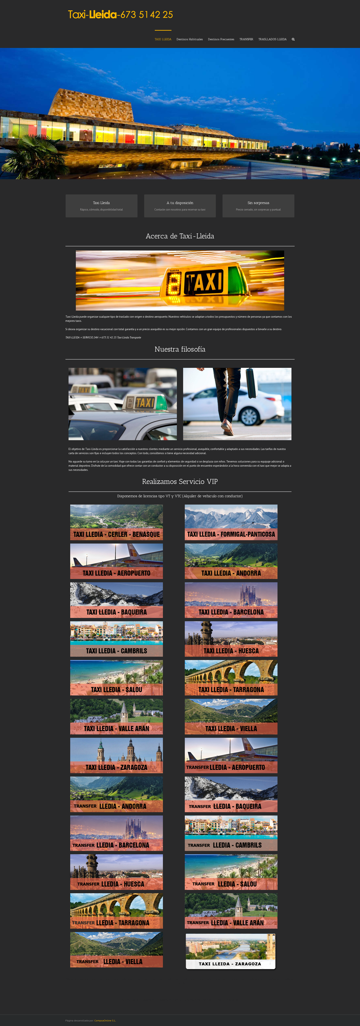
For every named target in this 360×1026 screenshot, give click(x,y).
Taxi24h (180, 983)
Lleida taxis (204, 979)
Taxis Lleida (172, 979)
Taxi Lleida (156, 979)
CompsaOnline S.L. (105, 1020)
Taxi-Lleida (123, 337)
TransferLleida (236, 979)
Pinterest (195, 1000)
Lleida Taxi (96, 979)
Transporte (135, 337)
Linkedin (207, 1000)
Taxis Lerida (126, 979)
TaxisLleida (219, 979)
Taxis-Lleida (188, 979)
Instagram (233, 1000)
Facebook (219, 1000)
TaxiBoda (288, 979)
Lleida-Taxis (111, 979)
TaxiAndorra (273, 979)
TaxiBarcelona (255, 979)
